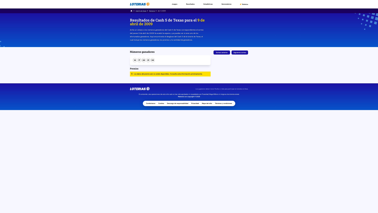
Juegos (174, 4)
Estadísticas (208, 4)
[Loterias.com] (140, 5)
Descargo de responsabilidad (177, 103)
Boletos (245, 4)
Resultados (190, 4)
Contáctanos (150, 103)
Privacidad (195, 103)
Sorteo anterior (222, 52)
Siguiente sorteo (239, 52)
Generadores (226, 4)
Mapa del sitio (207, 103)
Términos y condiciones (223, 103)
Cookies (161, 103)
